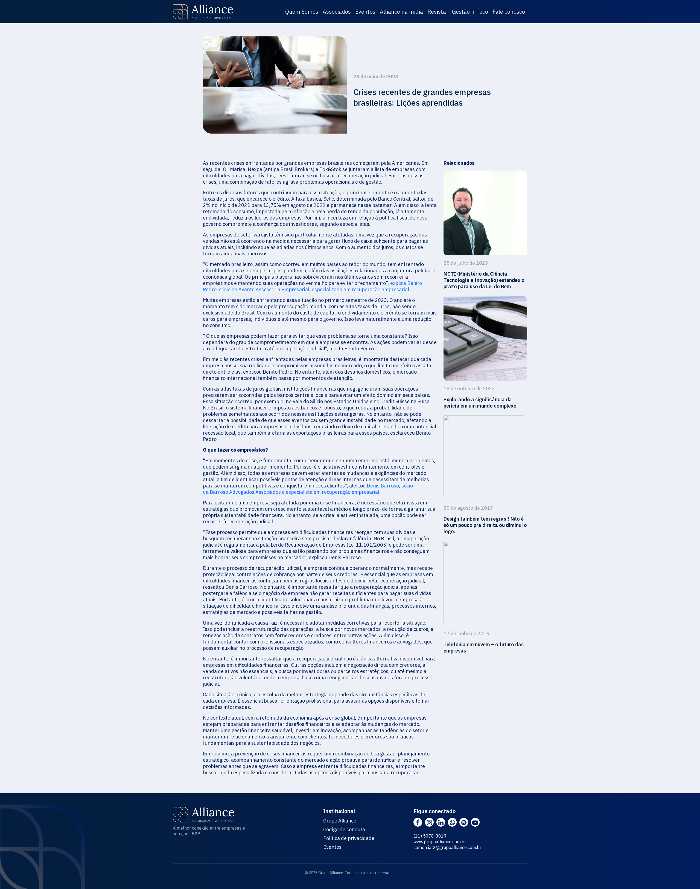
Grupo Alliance (339, 821)
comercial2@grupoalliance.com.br (447, 847)
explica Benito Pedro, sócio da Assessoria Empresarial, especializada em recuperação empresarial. (312, 286)
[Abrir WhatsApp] (686, 875)
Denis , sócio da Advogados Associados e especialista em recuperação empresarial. (308, 489)
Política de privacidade (348, 838)
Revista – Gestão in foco (457, 11)
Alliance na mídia (401, 11)
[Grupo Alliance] (203, 12)
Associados (337, 11)
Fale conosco (508, 11)
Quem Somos (301, 11)
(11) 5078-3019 (430, 836)
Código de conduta (344, 830)
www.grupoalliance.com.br (439, 841)
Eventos (365, 11)
